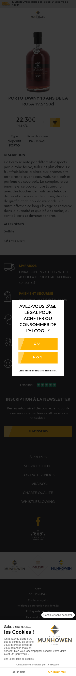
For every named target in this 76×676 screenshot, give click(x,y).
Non (38, 357)
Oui (38, 344)
